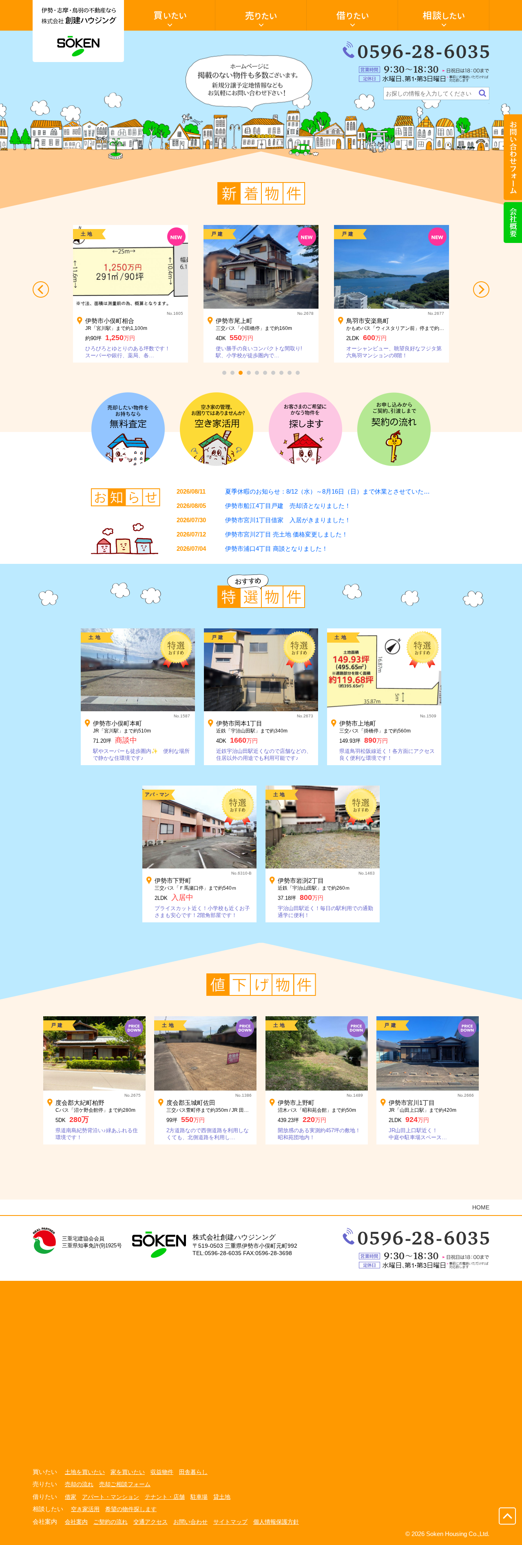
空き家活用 (85, 1509)
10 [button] (298, 373)
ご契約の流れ (110, 1521)
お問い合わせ (190, 1521)
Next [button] (481, 289)
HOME (480, 1207)
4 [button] (249, 373)
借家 (70, 1497)
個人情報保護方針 (276, 1521)
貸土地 (221, 1497)
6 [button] (265, 373)
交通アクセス (150, 1521)
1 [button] (224, 373)
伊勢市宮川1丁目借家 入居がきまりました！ (288, 519)
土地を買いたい (85, 1472)
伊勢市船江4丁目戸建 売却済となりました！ (288, 505)
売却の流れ (79, 1484)
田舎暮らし (193, 1472)
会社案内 (76, 1521)
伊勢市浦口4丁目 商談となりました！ (276, 548)
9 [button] (290, 373)
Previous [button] (41, 289)
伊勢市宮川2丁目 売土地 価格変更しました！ (286, 534)
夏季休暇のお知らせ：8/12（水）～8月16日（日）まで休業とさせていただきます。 (339, 491)
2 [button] (232, 373)
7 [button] (273, 373)
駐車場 (199, 1497)
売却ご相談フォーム (124, 1484)
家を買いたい (128, 1472)
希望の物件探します (131, 1509)
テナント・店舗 (165, 1497)
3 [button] (241, 373)
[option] (130, 294)
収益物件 (161, 1472)
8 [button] (281, 373)
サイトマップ (230, 1521)
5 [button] (257, 373)
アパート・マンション (110, 1497)
